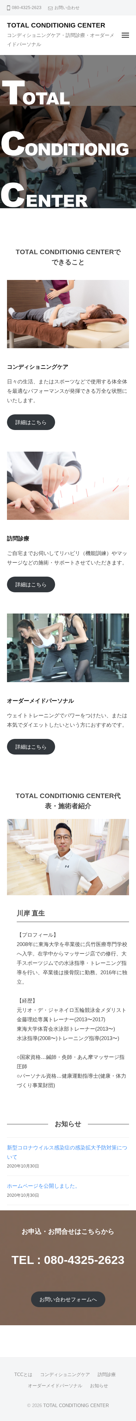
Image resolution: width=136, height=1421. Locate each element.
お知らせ (99, 1385)
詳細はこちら (31, 422)
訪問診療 (107, 1374)
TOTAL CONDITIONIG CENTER (56, 25)
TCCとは (23, 1374)
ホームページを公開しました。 (43, 1186)
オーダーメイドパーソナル (55, 1385)
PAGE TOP (124, 1373)
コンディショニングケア (65, 1374)
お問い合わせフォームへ (68, 1299)
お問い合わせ (67, 7)
